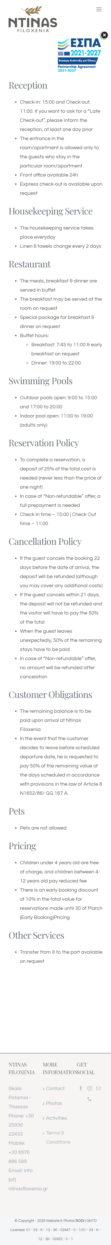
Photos (54, 1103)
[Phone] (89, 1099)
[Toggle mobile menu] (99, 9)
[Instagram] (89, 1088)
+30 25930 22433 (21, 1125)
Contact (55, 1088)
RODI (79, 1221)
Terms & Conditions (55, 1137)
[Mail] (98, 1088)
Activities (55, 1118)
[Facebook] (81, 1088)
